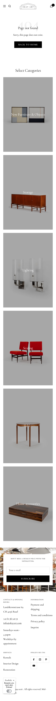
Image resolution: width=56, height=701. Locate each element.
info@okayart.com (12, 623)
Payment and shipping (37, 607)
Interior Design (10, 663)
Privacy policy (38, 621)
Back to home (28, 44)
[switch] (9, 691)
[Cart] (51, 6)
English (8, 680)
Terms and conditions (41, 615)
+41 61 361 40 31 (10, 618)
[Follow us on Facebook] (34, 659)
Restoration (9, 669)
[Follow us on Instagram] (40, 659)
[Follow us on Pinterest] (46, 659)
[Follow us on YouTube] (34, 666)
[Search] (9, 6)
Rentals (7, 657)
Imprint (35, 627)
